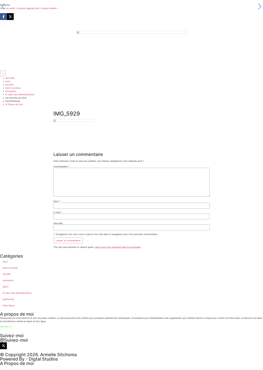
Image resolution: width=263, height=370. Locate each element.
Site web (57, 223)
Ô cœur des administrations (17, 293)
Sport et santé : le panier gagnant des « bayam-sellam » (29, 8)
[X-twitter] (10, 16)
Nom (56, 201)
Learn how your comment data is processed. (118, 247)
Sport (6, 286)
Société (7, 274)
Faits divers (9, 305)
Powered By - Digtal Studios (29, 359)
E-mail (57, 212)
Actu (5, 261)
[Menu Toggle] (2, 73)
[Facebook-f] (3, 16)
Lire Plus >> (6, 326)
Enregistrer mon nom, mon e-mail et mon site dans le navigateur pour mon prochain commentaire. (107, 234)
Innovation (8, 280)
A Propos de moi (17, 363)
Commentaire (61, 166)
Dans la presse (10, 267)
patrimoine (8, 299)
